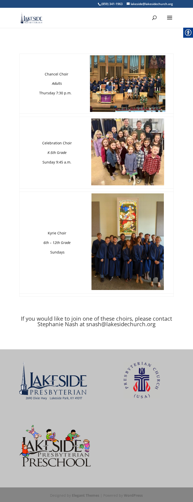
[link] (31, 17)
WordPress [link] (133, 495)
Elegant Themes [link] (85, 495)
